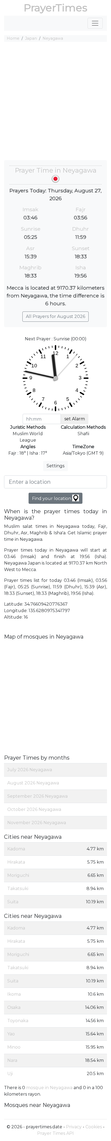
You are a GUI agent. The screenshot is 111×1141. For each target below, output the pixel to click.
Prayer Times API (55, 1133)
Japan (31, 38)
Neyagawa (53, 38)
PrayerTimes (55, 7)
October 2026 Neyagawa (34, 809)
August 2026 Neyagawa (33, 783)
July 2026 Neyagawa (29, 769)
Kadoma (16, 848)
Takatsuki (17, 888)
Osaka (13, 1007)
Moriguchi (18, 875)
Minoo (13, 1047)
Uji (10, 1073)
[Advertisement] (55, 101)
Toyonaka (17, 1020)
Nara (12, 1060)
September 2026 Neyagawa (37, 796)
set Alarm (74, 418)
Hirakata (16, 862)
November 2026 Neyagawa (36, 822)
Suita (12, 901)
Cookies (93, 1126)
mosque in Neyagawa (49, 1087)
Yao (11, 1033)
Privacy (74, 1126)
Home (13, 38)
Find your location (52, 498)
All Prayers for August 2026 (55, 316)
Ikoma (14, 994)
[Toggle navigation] (95, 23)
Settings (55, 465)
